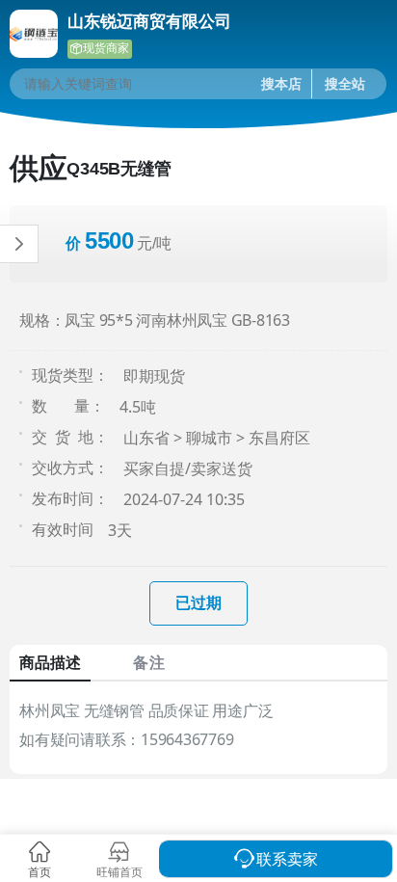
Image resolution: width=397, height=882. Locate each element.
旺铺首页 (119, 872)
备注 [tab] (148, 662)
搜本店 (281, 83)
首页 (39, 872)
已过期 (198, 602)
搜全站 (345, 83)
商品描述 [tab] (50, 662)
